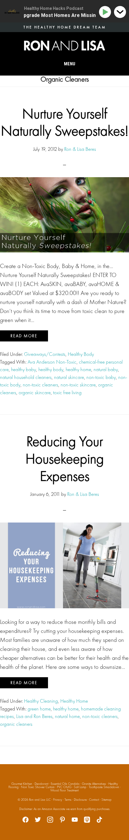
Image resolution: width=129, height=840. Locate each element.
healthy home (78, 369)
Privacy (57, 799)
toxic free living (67, 392)
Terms (67, 799)
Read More (24, 335)
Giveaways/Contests (44, 354)
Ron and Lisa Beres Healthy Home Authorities (64, 45)
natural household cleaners (26, 377)
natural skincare (69, 377)
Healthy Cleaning (41, 701)
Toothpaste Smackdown (104, 787)
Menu (69, 64)
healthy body (50, 369)
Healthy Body (81, 354)
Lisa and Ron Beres (34, 716)
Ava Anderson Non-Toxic (52, 362)
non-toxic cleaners (40, 384)
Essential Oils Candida (65, 784)
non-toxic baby (101, 377)
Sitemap (106, 799)
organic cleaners (16, 724)
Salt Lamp (80, 787)
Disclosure (80, 799)
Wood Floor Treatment (64, 790)
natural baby (106, 369)
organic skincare (35, 392)
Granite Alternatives (94, 784)
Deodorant (41, 784)
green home (39, 708)
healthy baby (23, 369)
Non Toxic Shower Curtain (38, 787)
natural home (67, 716)
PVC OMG (64, 787)
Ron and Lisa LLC (40, 799)
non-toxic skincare (78, 384)
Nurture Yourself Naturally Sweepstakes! (64, 122)
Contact (94, 799)
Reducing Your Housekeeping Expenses (65, 458)
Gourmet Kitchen (21, 784)
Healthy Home (74, 701)
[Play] (106, 12)
